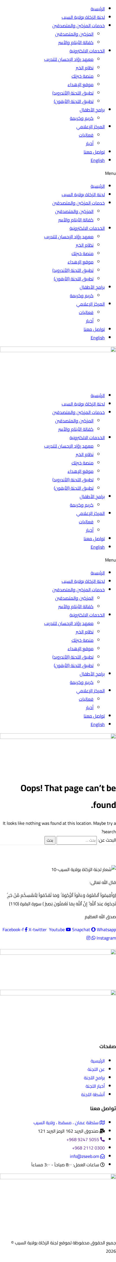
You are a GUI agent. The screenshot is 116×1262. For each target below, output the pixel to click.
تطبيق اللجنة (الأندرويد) (72, 93)
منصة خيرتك (82, 76)
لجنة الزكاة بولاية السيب (83, 17)
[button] (58, 173)
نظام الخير (84, 67)
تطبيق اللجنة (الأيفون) (73, 101)
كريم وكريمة (81, 118)
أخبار (89, 143)
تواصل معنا (94, 152)
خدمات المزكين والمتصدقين (78, 25)
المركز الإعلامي (90, 126)
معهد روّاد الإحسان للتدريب (68, 59)
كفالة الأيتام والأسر (75, 42)
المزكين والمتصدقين (74, 34)
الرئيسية (98, 8)
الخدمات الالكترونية (87, 51)
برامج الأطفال (92, 110)
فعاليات (86, 135)
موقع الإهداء (80, 84)
